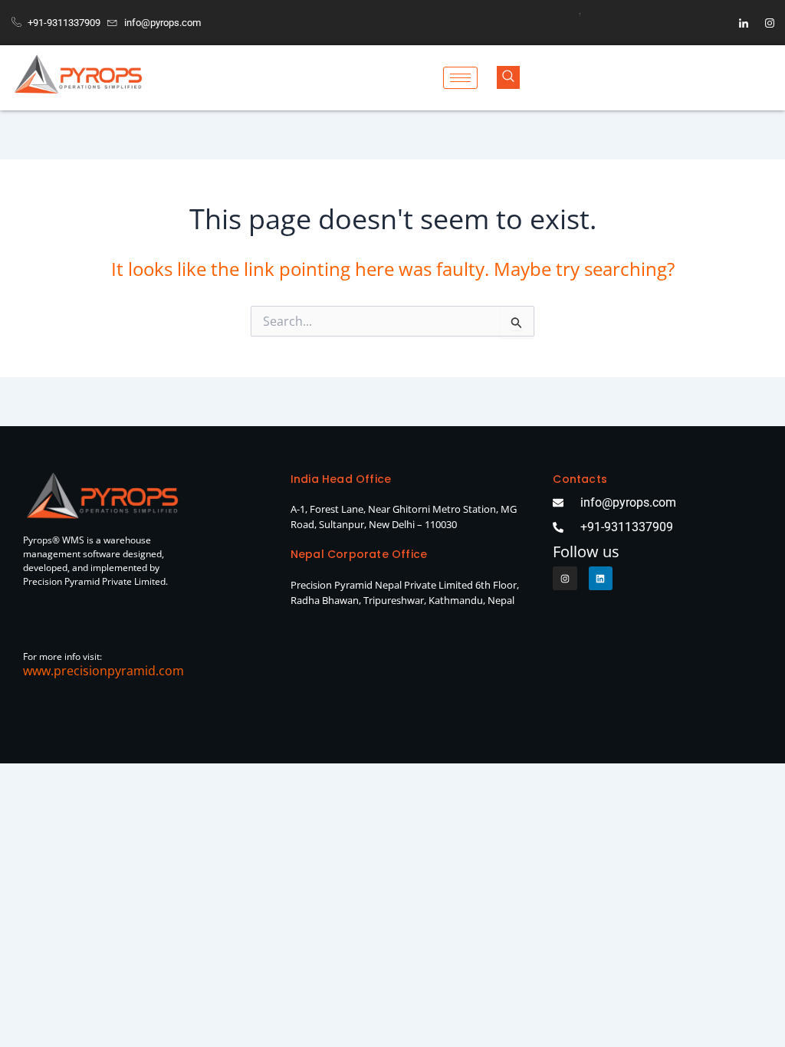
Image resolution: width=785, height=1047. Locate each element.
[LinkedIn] (743, 22)
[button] (508, 77)
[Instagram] (769, 22)
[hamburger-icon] (460, 78)
